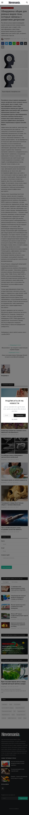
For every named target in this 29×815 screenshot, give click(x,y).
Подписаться (19, 415)
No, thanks (14, 419)
